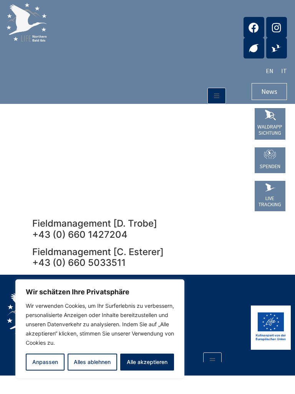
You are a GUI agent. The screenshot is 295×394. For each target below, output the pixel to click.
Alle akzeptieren (147, 362)
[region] (99, 329)
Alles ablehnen (92, 362)
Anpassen (45, 362)
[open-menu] (216, 96)
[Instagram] (276, 27)
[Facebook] (254, 27)
